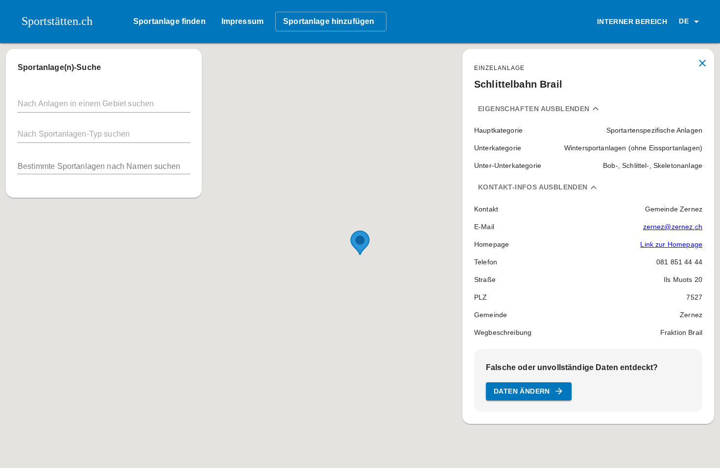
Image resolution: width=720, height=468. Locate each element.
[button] (690, 21)
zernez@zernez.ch (672, 227)
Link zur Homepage (671, 244)
